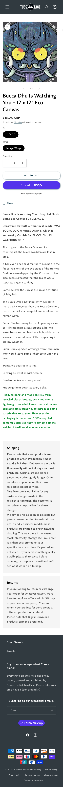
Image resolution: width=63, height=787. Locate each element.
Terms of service (32, 775)
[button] (7, 7)
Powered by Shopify (32, 769)
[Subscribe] (52, 710)
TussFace (18, 769)
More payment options (31, 193)
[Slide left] (24, 88)
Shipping (18, 122)
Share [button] (10, 203)
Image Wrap (13, 148)
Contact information (33, 780)
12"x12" (10, 134)
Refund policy (51, 769)
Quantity (7, 156)
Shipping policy (51, 775)
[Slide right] (39, 88)
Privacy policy (15, 775)
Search (11, 651)
